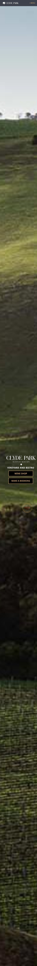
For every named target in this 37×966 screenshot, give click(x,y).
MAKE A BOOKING (20, 480)
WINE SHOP (21, 473)
